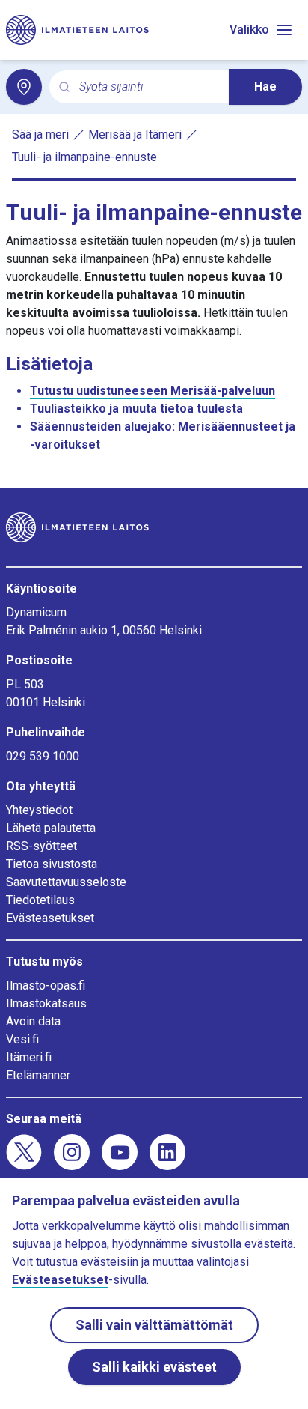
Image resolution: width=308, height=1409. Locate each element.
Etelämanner (38, 1075)
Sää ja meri (40, 134)
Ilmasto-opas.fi (45, 985)
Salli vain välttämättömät (154, 1325)
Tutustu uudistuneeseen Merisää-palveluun (152, 391)
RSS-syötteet (41, 846)
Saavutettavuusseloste (66, 882)
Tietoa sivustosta (51, 864)
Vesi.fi (22, 1039)
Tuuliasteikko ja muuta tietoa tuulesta (136, 409)
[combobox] (148, 87)
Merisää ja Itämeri (135, 134)
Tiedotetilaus (40, 900)
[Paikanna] (24, 87)
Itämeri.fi (29, 1057)
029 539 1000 (42, 756)
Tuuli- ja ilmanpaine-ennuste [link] (84, 157)
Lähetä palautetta (51, 828)
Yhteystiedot (39, 810)
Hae (265, 86)
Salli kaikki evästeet (154, 1367)
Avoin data (33, 1021)
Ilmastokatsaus (46, 1003)
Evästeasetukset (50, 918)
